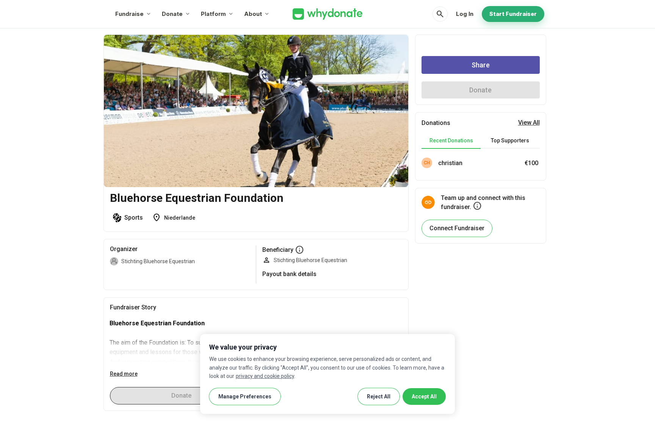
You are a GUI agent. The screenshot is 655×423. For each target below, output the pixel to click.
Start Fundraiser (513, 14)
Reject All (378, 396)
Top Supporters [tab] (510, 140)
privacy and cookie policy (265, 376)
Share (481, 65)
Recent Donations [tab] (451, 140)
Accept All (424, 396)
